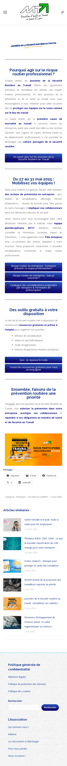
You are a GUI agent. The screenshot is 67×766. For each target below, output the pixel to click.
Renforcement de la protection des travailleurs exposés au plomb (42, 582)
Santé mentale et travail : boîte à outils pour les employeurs (41, 522)
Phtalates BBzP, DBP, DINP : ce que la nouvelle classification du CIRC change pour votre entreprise (43, 543)
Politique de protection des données (27, 684)
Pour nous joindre (17, 748)
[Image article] (12, 524)
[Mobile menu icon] (5, 12)
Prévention (21, 497)
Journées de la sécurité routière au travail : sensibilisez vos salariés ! (42, 601)
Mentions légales (17, 676)
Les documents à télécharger (23, 741)
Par (38, 497)
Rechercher (15, 701)
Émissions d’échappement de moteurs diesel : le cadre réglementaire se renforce (39, 622)
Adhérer (12, 734)
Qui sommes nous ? (18, 727)
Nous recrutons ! (17, 755)
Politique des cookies (19, 691)
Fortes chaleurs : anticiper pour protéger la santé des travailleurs (41, 563)
